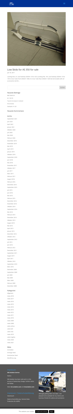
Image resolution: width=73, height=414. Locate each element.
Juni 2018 (10, 160)
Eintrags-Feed (11, 352)
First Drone (10, 104)
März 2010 (10, 267)
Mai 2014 (10, 212)
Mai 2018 (10, 163)
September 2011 (12, 253)
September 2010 (12, 264)
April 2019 (10, 149)
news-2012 (10, 312)
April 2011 (10, 258)
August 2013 (11, 223)
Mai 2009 (10, 278)
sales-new (10, 331)
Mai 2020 (10, 135)
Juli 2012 (9, 242)
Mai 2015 (10, 195)
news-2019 (10, 334)
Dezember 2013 (12, 217)
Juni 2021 (10, 121)
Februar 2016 (11, 182)
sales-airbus (11, 326)
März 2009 (10, 280)
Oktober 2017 (11, 168)
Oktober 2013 (11, 220)
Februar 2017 (11, 176)
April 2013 (10, 228)
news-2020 (10, 340)
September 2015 (12, 187)
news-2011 (10, 315)
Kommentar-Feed (12, 355)
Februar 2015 (11, 198)
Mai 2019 (10, 146)
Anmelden (10, 350)
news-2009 (10, 320)
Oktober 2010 (11, 261)
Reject (51, 411)
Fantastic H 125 (11, 106)
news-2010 (10, 318)
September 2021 (12, 119)
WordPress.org (11, 358)
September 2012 (12, 239)
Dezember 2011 (12, 250)
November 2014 (12, 204)
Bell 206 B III (11, 95)
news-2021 (10, 342)
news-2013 (10, 310)
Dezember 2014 (12, 201)
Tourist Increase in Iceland (15, 101)
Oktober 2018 (11, 154)
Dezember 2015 (12, 184)
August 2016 (11, 179)
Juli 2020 (9, 132)
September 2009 (12, 272)
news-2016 (10, 301)
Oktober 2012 (11, 237)
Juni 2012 (10, 245)
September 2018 (12, 157)
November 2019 (12, 143)
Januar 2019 (10, 152)
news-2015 (10, 304)
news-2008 (10, 323)
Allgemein (10, 293)
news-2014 (10, 307)
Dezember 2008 (12, 286)
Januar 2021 (10, 127)
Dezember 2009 (12, 269)
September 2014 (12, 209)
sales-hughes (11, 337)
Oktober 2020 (11, 130)
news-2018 (10, 296)
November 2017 (12, 165)
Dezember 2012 (12, 234)
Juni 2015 (10, 193)
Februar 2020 (11, 138)
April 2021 (10, 124)
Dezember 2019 (12, 141)
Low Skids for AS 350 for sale (22, 69)
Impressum (10, 396)
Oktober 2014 (11, 206)
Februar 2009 (11, 283)
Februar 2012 (11, 247)
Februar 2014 (11, 215)
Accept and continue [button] (41, 411)
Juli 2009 (9, 275)
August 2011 (11, 256)
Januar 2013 (10, 231)
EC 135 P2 (10, 98)
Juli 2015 (9, 190)
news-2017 (10, 299)
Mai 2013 (10, 226)
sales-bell (10, 329)
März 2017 (10, 173)
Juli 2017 (9, 171)
